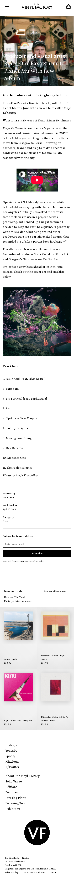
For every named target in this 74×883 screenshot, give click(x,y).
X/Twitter (12, 767)
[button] (11, 6)
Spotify (10, 756)
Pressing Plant (16, 798)
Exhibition (13, 809)
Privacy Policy (11, 872)
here (29, 266)
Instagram (13, 745)
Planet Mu (10, 108)
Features (12, 792)
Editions (11, 787)
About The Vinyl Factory (23, 776)
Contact (53, 872)
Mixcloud (12, 761)
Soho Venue (14, 781)
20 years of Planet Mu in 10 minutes (46, 120)
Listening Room (17, 803)
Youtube (11, 750)
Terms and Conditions (34, 872)
